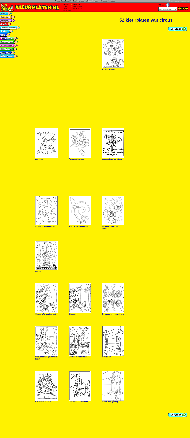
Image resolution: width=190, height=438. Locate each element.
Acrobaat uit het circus (45, 226)
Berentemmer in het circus (110, 227)
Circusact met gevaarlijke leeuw (46, 358)
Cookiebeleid (77, 8)
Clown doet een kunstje (78, 402)
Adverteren (67, 10)
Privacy (66, 6)
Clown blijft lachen (43, 402)
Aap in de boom (108, 69)
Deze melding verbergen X (179, 1)
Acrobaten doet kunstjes (79, 226)
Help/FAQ (76, 4)
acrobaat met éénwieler (112, 159)
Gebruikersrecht (78, 6)
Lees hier (91, 1)
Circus (38, 271)
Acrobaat (39, 159)
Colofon (66, 8)
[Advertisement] (82, 13)
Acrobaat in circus (76, 159)
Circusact (73, 314)
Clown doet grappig (110, 402)
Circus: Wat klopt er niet (45, 314)
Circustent (106, 357)
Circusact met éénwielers (113, 314)
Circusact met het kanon (79, 357)
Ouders (66, 4)
